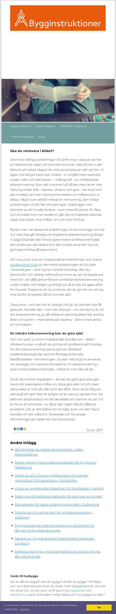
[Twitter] (18, 429)
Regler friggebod (45, 126)
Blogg (41, 136)
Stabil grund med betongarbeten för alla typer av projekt (58, 496)
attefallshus (18, 594)
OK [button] (99, 607)
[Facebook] (15, 429)
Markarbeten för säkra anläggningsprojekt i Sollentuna (57, 504)
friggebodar (77, 590)
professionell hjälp (24, 265)
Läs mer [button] (25, 609)
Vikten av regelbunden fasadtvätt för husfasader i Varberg (59, 488)
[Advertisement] (58, 53)
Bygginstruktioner (21, 126)
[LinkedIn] (21, 429)
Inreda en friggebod (22, 136)
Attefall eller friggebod (73, 126)
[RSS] (24, 429)
